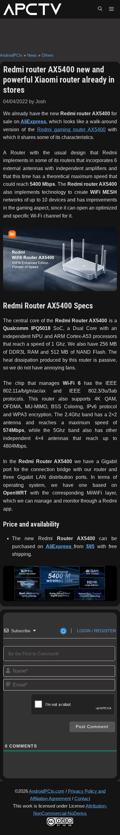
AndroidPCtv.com (46, 791)
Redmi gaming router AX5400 (71, 129)
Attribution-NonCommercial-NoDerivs (70, 809)
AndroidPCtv (11, 55)
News (32, 55)
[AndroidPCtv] (32, 9)
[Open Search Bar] (100, 9)
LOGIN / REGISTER (96, 630)
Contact (82, 798)
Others (48, 55)
